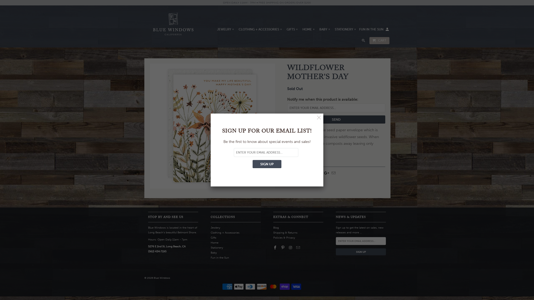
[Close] (319, 117)
